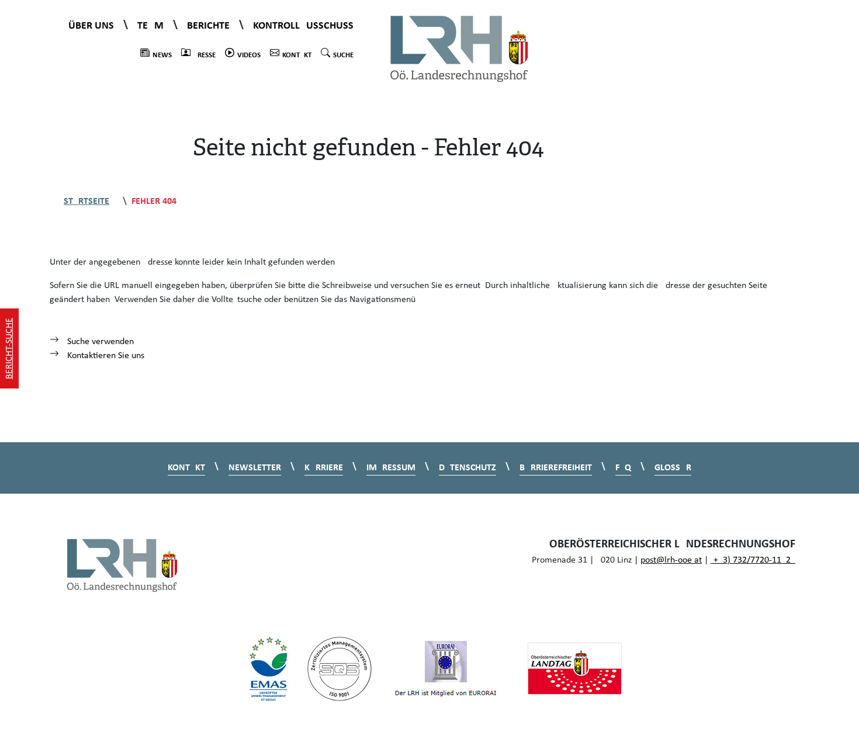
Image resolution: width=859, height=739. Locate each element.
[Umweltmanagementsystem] (268, 669)
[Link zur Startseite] (459, 48)
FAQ (623, 468)
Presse (204, 55)
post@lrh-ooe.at (671, 560)
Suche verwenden (99, 341)
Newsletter (254, 468)
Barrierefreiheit (555, 468)
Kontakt (296, 55)
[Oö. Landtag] (574, 669)
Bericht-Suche (9, 348)
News (162, 55)
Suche (343, 55)
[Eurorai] (446, 669)
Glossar (672, 468)
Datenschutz (467, 468)
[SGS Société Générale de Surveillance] (339, 669)
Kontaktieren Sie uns (104, 355)
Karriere (323, 468)
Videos (249, 55)
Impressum (390, 468)
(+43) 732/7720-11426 (753, 560)
